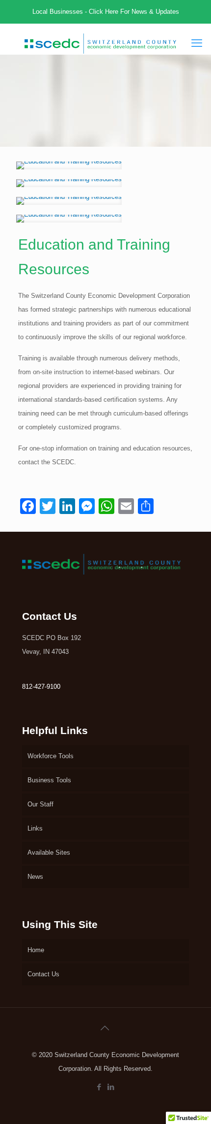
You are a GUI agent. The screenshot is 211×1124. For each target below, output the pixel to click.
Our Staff (40, 804)
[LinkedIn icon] (111, 1087)
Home (35, 950)
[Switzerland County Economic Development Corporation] (100, 39)
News (35, 876)
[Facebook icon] (99, 1087)
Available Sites (48, 852)
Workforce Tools (50, 756)
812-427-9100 (41, 686)
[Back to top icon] (105, 1028)
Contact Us (43, 974)
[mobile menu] (197, 43)
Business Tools (49, 780)
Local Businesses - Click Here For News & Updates (105, 11)
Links (35, 828)
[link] (69, 165)
